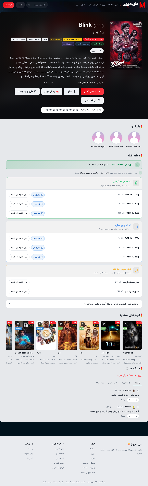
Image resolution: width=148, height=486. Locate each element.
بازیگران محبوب (88, 463)
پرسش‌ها (99, 382)
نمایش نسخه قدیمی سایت (53, 482)
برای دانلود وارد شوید (19, 194)
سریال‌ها (103, 4)
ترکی (93, 453)
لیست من (60, 458)
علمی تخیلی (97, 50)
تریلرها (92, 448)
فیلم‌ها (110, 4)
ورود (20, 4)
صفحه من (60, 453)
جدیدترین (126, 382)
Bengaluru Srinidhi (86, 82)
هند (45, 82)
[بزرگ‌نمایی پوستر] (126, 45)
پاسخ (123, 399)
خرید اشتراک (59, 463)
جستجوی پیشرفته (88, 472)
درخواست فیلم (58, 467)
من (116, 4)
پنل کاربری (60, 448)
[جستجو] (29, 5)
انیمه (89, 4)
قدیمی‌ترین (112, 382)
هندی (83, 4)
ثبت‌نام (8, 4)
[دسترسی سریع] (77, 5)
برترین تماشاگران (88, 467)
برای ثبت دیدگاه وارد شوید (129, 375)
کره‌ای (95, 4)
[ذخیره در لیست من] (126, 324)
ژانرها (93, 458)
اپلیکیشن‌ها (28, 453)
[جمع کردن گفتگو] (141, 395)
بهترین (137, 382)
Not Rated (55, 39)
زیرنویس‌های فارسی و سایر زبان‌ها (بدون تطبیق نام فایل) (111, 304)
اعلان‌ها (30, 458)
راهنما (30, 448)
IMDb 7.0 (72, 39)
